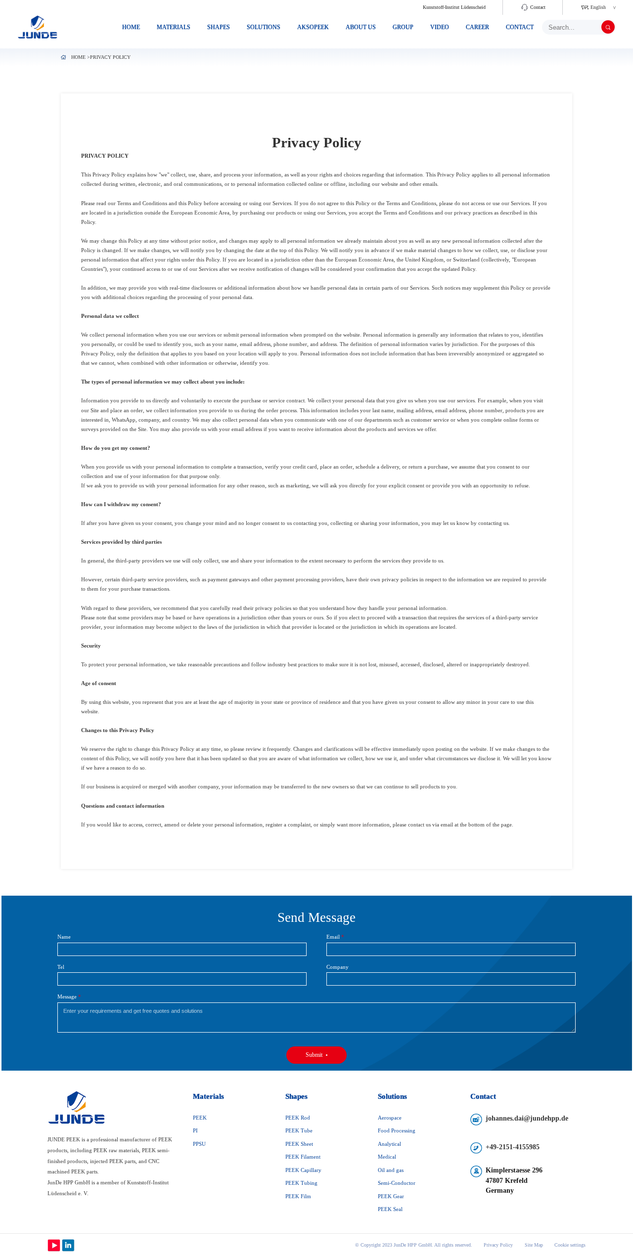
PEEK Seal (390, 1209)
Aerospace (390, 1118)
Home (131, 27)
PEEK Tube (299, 1130)
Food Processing (396, 1130)
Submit (314, 1054)
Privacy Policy (498, 1245)
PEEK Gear (391, 1196)
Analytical (389, 1144)
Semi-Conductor (396, 1183)
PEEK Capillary (303, 1170)
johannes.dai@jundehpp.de (527, 1118)
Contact (537, 7)
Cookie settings (570, 1245)
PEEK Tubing (301, 1183)
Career (477, 27)
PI (195, 1130)
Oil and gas (391, 1170)
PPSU (199, 1144)
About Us (361, 27)
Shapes (218, 27)
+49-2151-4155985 (513, 1147)
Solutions (263, 27)
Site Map (534, 1245)
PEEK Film (298, 1196)
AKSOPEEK (313, 27)
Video (439, 27)
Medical (387, 1157)
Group (403, 27)
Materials (173, 27)
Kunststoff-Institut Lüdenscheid (454, 7)
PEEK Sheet (299, 1144)
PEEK (200, 1118)
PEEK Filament (302, 1157)
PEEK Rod (297, 1118)
